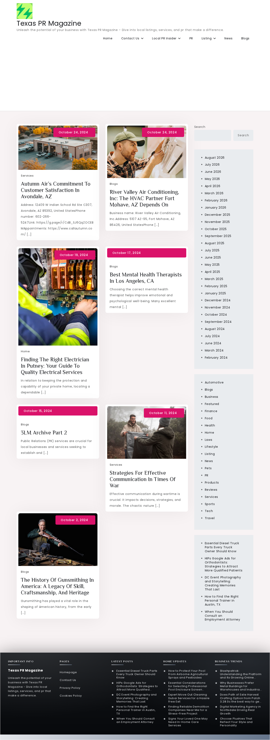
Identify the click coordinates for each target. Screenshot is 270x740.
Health (210, 425)
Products (212, 482)
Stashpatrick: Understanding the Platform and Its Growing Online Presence (241, 674)
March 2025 (214, 279)
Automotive (214, 382)
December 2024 (218, 300)
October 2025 (216, 229)
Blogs (245, 38)
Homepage (68, 672)
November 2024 (217, 307)
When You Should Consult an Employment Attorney (135, 720)
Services (27, 176)
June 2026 (213, 172)
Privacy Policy (70, 688)
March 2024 (214, 350)
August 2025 (215, 243)
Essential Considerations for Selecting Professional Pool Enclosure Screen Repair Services (187, 686)
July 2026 (212, 164)
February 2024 (216, 357)
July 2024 (212, 336)
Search (199, 127)
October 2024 (216, 314)
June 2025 (213, 257)
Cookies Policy (71, 696)
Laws (208, 440)
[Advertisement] (135, 76)
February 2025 (216, 286)
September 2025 (218, 236)
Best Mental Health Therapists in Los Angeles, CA (146, 278)
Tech (209, 511)
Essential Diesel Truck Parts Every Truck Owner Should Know (222, 547)
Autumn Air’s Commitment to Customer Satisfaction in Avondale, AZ (55, 190)
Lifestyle (211, 447)
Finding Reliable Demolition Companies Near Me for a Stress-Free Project (188, 710)
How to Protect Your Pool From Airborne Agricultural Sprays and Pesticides (188, 674)
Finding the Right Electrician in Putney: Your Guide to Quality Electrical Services (55, 366)
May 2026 (212, 179)
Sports (210, 504)
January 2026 (215, 207)
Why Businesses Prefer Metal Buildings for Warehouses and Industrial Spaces (240, 686)
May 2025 (212, 265)
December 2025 (217, 215)
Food (209, 418)
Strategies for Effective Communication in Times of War (143, 479)
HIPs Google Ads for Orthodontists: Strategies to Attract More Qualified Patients (224, 564)
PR (191, 38)
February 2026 (216, 200)
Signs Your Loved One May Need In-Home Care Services (188, 722)
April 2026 (212, 186)
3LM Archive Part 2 (44, 433)
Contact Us (130, 38)
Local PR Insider (164, 38)
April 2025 (212, 272)
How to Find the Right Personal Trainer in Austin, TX (222, 600)
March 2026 (214, 193)
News (228, 38)
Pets (208, 468)
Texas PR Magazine (49, 23)
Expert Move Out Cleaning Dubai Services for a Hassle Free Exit (189, 698)
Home (108, 38)
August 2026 (215, 158)
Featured (212, 404)
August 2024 (215, 329)
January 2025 (215, 293)
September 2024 (218, 322)
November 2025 (217, 222)
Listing (207, 38)
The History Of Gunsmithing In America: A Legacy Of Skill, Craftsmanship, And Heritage (57, 586)
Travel (210, 518)
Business (212, 397)
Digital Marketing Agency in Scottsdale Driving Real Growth (240, 710)
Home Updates (174, 661)
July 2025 (212, 250)
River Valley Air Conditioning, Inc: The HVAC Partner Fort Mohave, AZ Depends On (144, 198)
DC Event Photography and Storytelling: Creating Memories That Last (223, 583)
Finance (211, 411)
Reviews (211, 490)
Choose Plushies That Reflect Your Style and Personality (236, 722)
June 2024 (213, 343)
